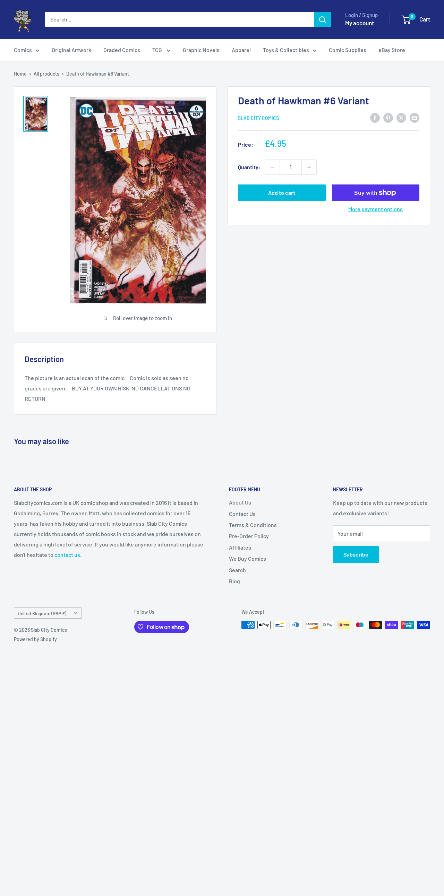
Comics (23, 49)
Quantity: (249, 167)
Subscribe (355, 554)
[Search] (322, 19)
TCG (157, 49)
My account (359, 22)
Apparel (241, 49)
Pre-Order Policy (249, 536)
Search (237, 570)
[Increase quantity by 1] (309, 167)
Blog (234, 581)
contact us (67, 554)
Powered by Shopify (35, 639)
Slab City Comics (258, 118)
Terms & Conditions (253, 525)
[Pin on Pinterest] (388, 117)
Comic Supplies (347, 49)
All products (46, 74)
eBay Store (391, 49)
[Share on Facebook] (375, 117)
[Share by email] (414, 117)
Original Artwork (71, 49)
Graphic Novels (201, 49)
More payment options (375, 209)
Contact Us (242, 513)
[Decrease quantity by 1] (272, 167)
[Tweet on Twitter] (401, 117)
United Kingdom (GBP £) (42, 613)
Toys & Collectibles (286, 49)
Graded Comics (121, 49)
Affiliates (240, 547)
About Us (240, 502)
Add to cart (281, 192)
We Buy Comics (247, 558)
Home (20, 74)
